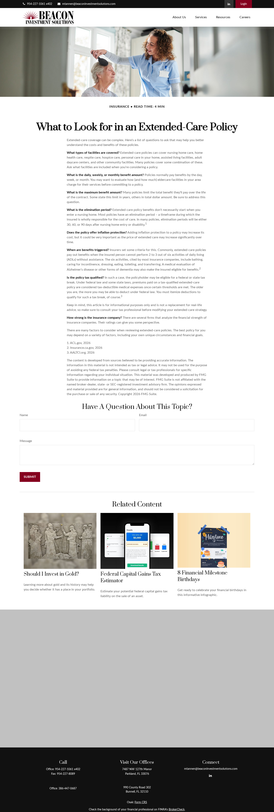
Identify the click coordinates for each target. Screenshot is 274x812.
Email (143, 415)
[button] (179, 17)
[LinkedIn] (228, 4)
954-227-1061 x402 (39, 4)
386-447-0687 (68, 788)
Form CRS (141, 802)
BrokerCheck (177, 809)
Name (24, 415)
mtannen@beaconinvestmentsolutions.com (89, 4)
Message (26, 441)
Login (244, 4)
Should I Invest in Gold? (51, 574)
